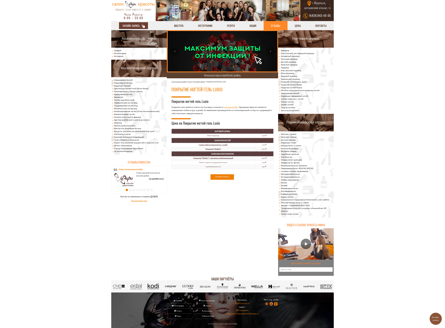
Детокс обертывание (123, 146)
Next (270, 51)
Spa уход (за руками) (290, 111)
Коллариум (119, 56)
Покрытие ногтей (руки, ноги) (293, 82)
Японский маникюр (289, 59)
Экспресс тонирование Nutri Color (295, 206)
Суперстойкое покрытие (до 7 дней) (213, 145)
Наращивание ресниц (123, 95)
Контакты (320, 26)
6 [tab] (144, 190)
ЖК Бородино (242, 312)
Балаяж (284, 186)
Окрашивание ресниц (123, 83)
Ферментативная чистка (124, 114)
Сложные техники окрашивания (294, 172)
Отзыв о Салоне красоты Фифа (130, 169)
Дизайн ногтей (287, 105)
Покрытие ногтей (223, 140)
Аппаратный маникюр (290, 56)
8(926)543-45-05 (320, 15)
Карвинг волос (287, 197)
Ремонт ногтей (287, 102)
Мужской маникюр (289, 65)
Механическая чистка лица (125, 109)
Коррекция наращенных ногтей (294, 96)
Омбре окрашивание (290, 180)
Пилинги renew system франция (127, 117)
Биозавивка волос (288, 191)
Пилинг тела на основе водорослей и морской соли (136, 143)
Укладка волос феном (290, 163)
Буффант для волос (289, 194)
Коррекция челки (288, 143)
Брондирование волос (290, 174)
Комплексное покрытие (222, 154)
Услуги (231, 26)
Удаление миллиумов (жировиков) (129, 137)
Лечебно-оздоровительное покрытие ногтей (300, 91)
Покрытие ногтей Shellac (291, 85)
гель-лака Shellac (231, 107)
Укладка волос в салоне (291, 146)
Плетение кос (287, 157)
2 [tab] (130, 190)
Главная (179, 301)
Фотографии (205, 26)
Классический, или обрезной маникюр (297, 54)
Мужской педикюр (289, 76)
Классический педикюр (291, 71)
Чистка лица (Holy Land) (124, 100)
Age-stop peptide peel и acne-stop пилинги (132, 120)
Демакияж (118, 97)
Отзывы (275, 26)
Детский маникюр (288, 62)
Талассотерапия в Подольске (126, 140)
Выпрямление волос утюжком (294, 166)
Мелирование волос (289, 189)
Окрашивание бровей (123, 80)
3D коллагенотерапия (123, 151)
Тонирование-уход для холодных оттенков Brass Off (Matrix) (303, 210)
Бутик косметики (208, 301)
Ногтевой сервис (199, 82)
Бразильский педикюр (290, 79)
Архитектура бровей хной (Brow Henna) (131, 89)
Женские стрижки (288, 134)
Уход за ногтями (288, 108)
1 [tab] (127, 190)
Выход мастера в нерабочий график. (222, 75)
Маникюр (285, 51)
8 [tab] (151, 190)
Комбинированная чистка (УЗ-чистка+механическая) (136, 112)
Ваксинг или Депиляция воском (127, 129)
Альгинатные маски (122, 134)
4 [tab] (137, 190)
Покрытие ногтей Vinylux (291, 88)
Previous (175, 51)
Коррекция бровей (122, 86)
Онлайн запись (222, 177)
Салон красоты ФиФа (179, 82)
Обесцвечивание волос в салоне (295, 203)
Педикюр (285, 68)
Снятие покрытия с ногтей (292, 99)
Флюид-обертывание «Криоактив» (128, 149)
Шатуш (284, 183)
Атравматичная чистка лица (125, 103)
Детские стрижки (288, 140)
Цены (298, 26)
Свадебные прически (290, 154)
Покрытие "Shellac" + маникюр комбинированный (213, 158)
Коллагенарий (120, 54)
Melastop (118, 123)
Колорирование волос (290, 177)
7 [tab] (148, 190)
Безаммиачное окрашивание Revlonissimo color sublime (305, 200)
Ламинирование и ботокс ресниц (128, 92)
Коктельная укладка (289, 149)
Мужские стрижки (289, 137)
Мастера (178, 26)
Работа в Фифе (208, 316)
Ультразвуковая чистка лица (126, 106)
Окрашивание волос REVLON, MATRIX (297, 169)
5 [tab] (141, 190)
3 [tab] (134, 190)
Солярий (117, 51)
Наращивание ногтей (290, 94)
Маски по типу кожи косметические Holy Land (134, 132)
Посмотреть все (139, 201)
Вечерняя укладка (288, 151)
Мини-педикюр (287, 74)
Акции (253, 26)
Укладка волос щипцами (291, 160)
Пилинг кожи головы (290, 214)
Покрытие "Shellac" (213, 149)
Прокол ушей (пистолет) (124, 126)
